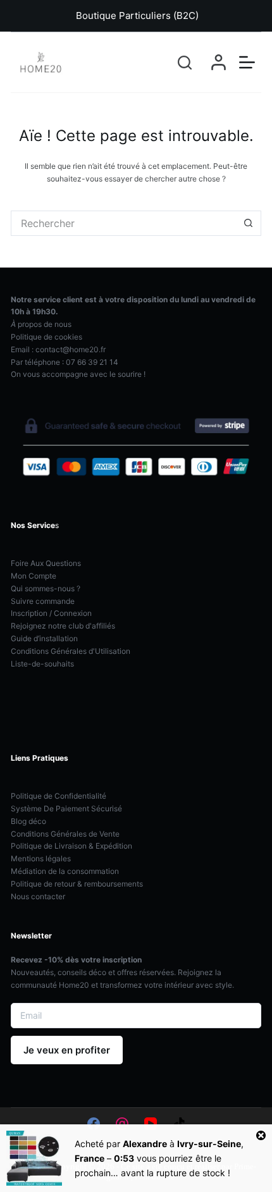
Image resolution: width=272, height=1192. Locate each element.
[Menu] (247, 62)
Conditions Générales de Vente (65, 834)
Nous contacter (38, 896)
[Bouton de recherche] (248, 223)
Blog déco (28, 821)
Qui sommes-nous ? (45, 588)
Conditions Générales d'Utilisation (70, 651)
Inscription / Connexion (51, 613)
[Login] (218, 62)
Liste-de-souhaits (42, 663)
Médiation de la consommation (65, 871)
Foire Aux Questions (46, 563)
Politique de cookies (46, 336)
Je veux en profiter (66, 1050)
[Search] (185, 63)
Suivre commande (43, 601)
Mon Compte (33, 576)
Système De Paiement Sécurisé (66, 808)
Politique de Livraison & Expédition (71, 846)
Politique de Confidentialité (58, 796)
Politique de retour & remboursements (77, 883)
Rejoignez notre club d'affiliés (63, 625)
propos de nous (41, 324)
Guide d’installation (44, 638)
